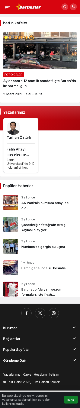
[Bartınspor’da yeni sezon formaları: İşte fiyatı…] (40, 287)
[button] (73, 6)
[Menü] (7, 7)
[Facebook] (26, 313)
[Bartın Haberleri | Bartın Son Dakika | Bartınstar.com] (28, 6)
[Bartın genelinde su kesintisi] (40, 267)
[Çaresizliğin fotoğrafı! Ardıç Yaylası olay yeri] (40, 225)
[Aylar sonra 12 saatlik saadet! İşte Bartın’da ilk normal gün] (40, 66)
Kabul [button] (70, 400)
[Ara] (64, 6)
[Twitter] (40, 313)
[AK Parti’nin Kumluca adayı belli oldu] (40, 203)
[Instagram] (54, 313)
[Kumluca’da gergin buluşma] (40, 246)
